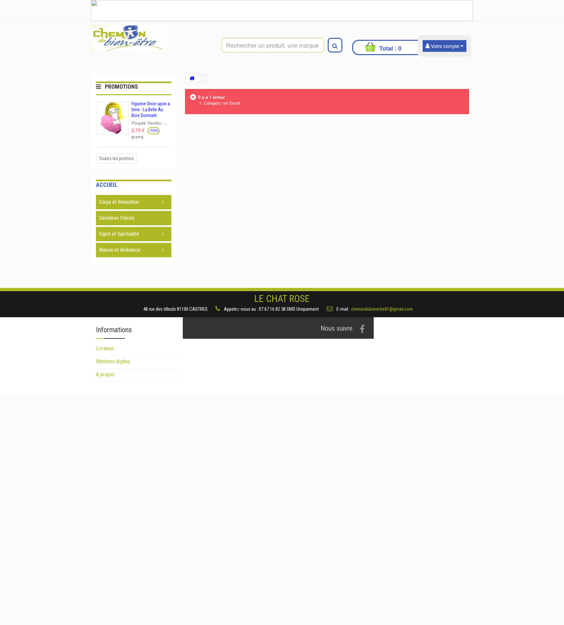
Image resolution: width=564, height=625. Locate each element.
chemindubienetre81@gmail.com (382, 309)
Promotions (121, 86)
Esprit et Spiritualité (119, 234)
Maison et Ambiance (119, 250)
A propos (105, 374)
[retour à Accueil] (192, 78)
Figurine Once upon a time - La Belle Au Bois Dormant (151, 109)
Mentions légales (113, 361)
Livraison (105, 348)
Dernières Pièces (116, 218)
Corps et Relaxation (119, 202)
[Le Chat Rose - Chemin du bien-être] (151, 38)
